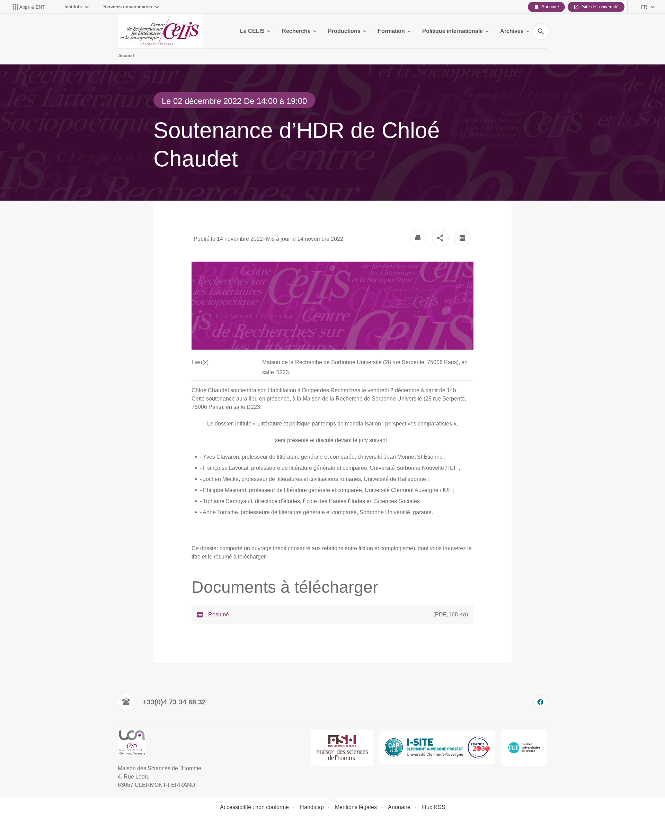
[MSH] (342, 747)
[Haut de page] (43, 796)
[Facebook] (540, 702)
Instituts (73, 6)
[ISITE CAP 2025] (437, 747)
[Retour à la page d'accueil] (160, 31)
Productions (344, 31)
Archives (512, 31)
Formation (391, 31)
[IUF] (524, 747)
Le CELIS (252, 31)
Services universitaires (127, 6)
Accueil (126, 55)
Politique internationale (452, 31)
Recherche (296, 31)
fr (644, 7)
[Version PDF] (462, 238)
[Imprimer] (418, 238)
